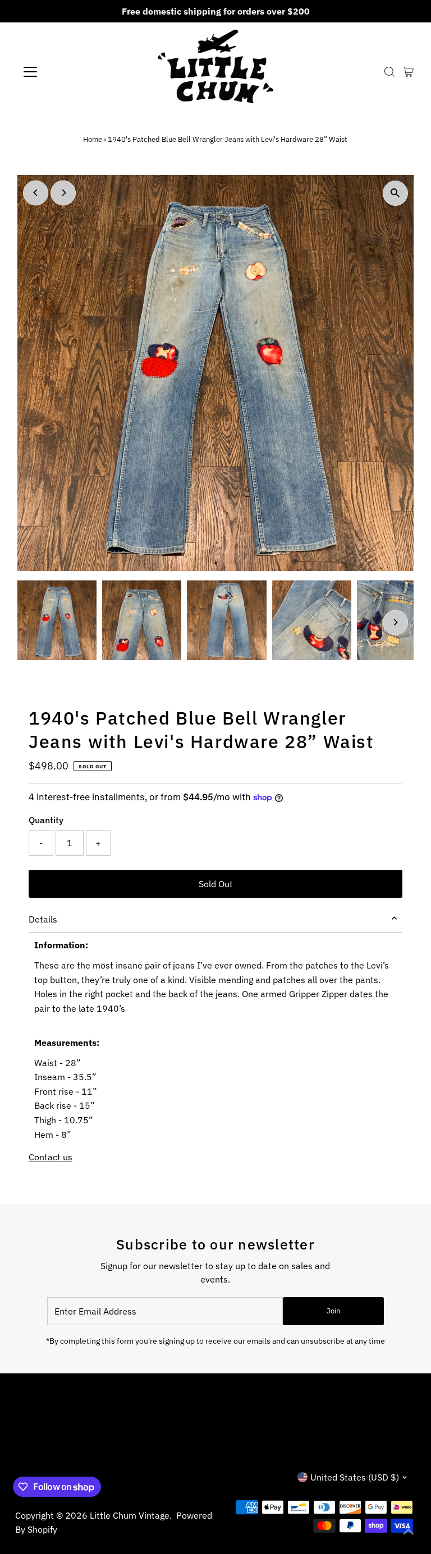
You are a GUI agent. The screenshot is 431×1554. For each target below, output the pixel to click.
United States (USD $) (354, 1477)
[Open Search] (389, 72)
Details (43, 919)
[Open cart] (408, 71)
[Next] (63, 192)
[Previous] (35, 192)
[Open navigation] (63, 72)
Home (92, 139)
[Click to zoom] (395, 193)
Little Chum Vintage (129, 1515)
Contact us (50, 1156)
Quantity (46, 820)
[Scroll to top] (408, 1531)
